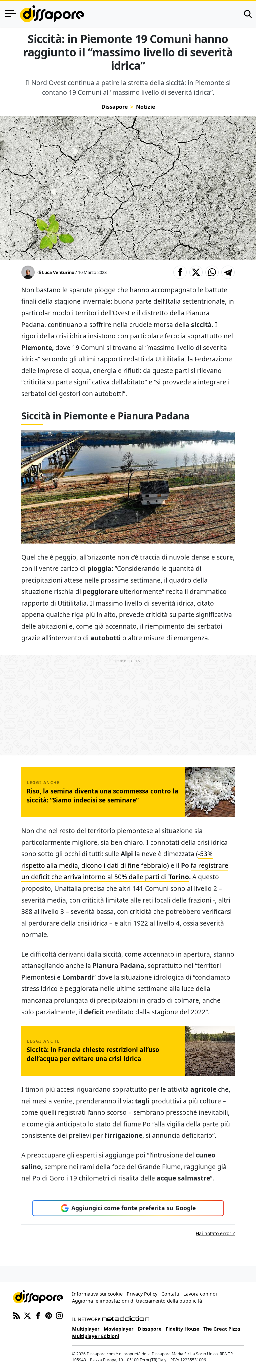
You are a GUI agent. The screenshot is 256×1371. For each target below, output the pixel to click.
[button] (180, 272)
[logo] (52, 13)
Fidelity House (182, 1329)
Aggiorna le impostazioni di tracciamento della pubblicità (137, 1301)
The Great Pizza (221, 1329)
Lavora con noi (200, 1294)
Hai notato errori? (215, 1233)
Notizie (145, 106)
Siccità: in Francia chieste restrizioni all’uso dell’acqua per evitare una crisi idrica (93, 1053)
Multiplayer (86, 1329)
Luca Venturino (58, 272)
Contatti (170, 1294)
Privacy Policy (142, 1294)
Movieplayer (119, 1329)
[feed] (16, 1315)
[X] (27, 1315)
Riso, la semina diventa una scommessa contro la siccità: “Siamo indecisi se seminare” (102, 795)
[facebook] (38, 1315)
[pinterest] (48, 1315)
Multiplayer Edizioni (95, 1336)
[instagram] (59, 1315)
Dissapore (114, 106)
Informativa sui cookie (97, 1294)
